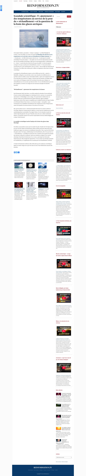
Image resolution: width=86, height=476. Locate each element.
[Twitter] (1, 8)
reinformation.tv (43, 5)
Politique (57, 11)
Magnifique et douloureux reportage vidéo (63, 375)
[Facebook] (1, 6)
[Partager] (1, 10)
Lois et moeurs (33, 11)
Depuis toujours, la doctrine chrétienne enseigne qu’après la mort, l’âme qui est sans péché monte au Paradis (63, 203)
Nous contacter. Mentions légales (62, 461)
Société (63, 11)
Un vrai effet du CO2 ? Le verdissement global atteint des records (66, 405)
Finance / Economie (49, 11)
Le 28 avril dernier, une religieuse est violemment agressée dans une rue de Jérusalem (62, 131)
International (25, 11)
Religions (41, 11)
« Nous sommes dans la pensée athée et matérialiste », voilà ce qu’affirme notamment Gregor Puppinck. (63, 84)
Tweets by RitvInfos (59, 108)
